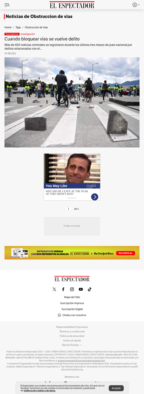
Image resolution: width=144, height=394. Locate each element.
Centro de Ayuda (72, 340)
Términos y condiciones (72, 331)
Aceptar (116, 388)
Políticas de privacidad (72, 336)
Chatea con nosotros (74, 315)
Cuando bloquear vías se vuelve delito (42, 39)
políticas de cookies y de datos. (40, 390)
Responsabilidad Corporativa (72, 327)
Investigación (28, 34)
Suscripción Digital (72, 309)
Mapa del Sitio (72, 297)
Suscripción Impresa (72, 303)
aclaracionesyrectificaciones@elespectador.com (81, 360)
